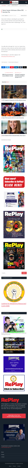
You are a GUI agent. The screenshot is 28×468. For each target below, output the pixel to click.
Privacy (2, 454)
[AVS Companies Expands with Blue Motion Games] (14, 92)
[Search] (26, 2)
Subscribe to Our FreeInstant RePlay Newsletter (14, 415)
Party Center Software (13, 62)
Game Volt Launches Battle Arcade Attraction (13, 117)
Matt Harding (5, 15)
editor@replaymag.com (6, 447)
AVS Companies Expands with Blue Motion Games (14, 100)
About (2, 452)
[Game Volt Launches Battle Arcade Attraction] (14, 109)
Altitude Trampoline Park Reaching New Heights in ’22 (20, 76)
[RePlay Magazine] (14, 2)
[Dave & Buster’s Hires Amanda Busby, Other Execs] (14, 127)
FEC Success (4, 62)
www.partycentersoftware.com (7, 56)
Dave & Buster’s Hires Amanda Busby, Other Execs (13, 135)
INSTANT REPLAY (24, 15)
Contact (2, 456)
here (8, 54)
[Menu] (2, 2)
